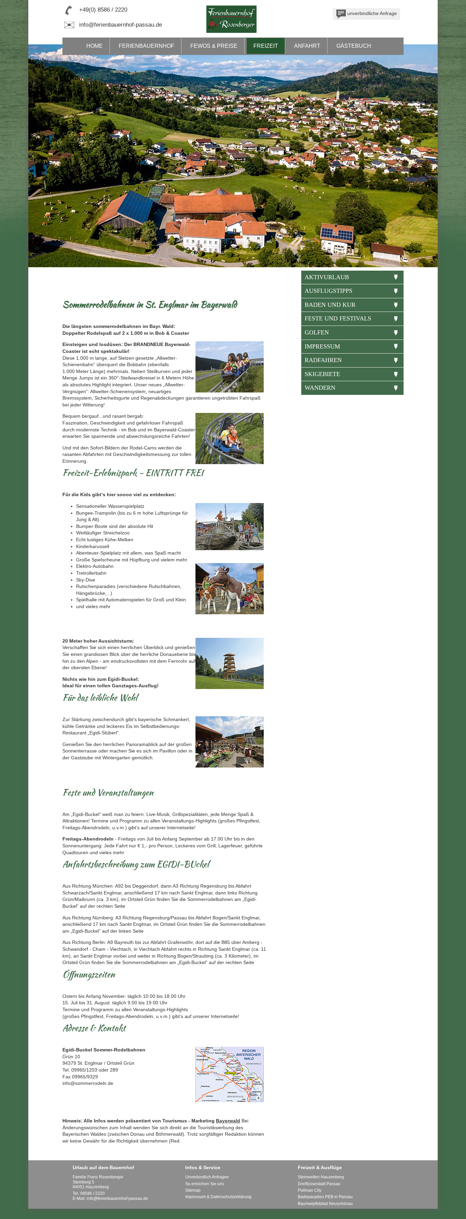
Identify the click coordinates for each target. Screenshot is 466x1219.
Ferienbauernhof (146, 46)
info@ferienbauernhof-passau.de (120, 24)
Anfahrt (307, 46)
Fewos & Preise (213, 46)
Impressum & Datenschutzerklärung (218, 1196)
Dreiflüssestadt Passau (319, 1183)
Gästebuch (353, 46)
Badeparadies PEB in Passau (325, 1196)
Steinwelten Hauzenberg (321, 1177)
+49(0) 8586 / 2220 (103, 9)
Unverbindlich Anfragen (207, 1177)
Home (94, 46)
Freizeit (265, 46)
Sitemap (193, 1190)
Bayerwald (228, 1120)
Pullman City (309, 1190)
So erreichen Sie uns (204, 1183)
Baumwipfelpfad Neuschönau (325, 1203)
